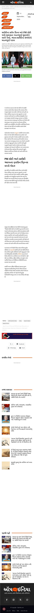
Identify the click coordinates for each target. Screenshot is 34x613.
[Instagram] (13, 600)
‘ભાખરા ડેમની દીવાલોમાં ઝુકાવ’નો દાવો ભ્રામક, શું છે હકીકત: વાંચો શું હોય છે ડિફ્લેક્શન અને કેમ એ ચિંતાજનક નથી (21, 440)
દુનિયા (7, 6)
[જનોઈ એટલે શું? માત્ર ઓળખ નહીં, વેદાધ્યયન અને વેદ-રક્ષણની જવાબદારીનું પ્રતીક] (6, 430)
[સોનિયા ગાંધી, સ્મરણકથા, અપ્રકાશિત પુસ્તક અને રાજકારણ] (6, 408)
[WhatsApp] (27, 600)
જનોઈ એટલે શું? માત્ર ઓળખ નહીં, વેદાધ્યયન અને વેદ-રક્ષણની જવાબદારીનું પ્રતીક (21, 429)
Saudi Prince (6, 323)
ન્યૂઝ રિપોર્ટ (7, 20)
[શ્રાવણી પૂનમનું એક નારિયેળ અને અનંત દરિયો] (6, 465)
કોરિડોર (20, 254)
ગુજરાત (3, 555)
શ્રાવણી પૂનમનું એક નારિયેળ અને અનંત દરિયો (21, 463)
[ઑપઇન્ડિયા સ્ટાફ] (27, 15)
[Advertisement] (17, 206)
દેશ (4, 17)
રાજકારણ (6, 24)
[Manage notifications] (4, 609)
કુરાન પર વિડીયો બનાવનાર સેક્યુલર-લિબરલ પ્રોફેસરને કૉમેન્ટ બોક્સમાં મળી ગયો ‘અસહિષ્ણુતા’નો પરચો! (21, 418)
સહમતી (12, 250)
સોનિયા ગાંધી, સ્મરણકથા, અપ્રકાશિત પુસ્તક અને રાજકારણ (21, 406)
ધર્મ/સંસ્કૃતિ (4, 564)
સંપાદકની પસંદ (8, 27)
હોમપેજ (3, 6)
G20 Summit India (12, 320)
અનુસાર (17, 133)
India (20, 320)
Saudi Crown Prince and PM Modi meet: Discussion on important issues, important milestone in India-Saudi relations (15, 328)
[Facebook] (7, 600)
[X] (20, 600)
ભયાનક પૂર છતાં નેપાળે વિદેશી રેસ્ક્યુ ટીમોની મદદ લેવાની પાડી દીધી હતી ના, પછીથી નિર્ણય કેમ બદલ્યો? (21, 395)
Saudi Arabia (27, 320)
